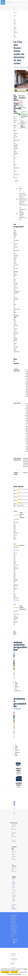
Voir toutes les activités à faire (15, 941)
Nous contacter (23, 126)
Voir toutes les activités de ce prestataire (15, 686)
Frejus (15, 15)
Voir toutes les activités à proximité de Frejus (15, 750)
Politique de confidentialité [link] (14, 974)
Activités (15, 12)
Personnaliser (23, 972)
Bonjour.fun (14, 868)
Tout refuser (14, 972)
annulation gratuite (24, 115)
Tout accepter (5, 972)
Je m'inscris (14, 813)
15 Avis (24, 67)
